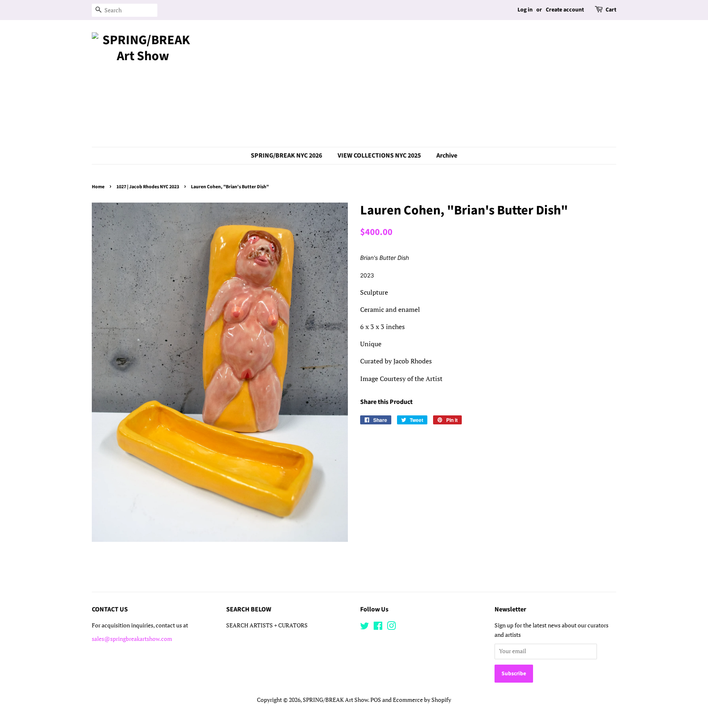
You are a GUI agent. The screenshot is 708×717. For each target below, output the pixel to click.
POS (375, 699)
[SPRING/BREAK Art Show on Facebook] (378, 627)
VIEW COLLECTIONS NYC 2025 (379, 155)
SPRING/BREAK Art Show (335, 699)
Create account (565, 10)
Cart (611, 10)
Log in (525, 10)
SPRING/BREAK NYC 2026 (286, 155)
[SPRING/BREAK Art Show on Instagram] (391, 627)
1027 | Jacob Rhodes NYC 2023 (147, 186)
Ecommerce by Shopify (422, 699)
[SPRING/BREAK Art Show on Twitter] (364, 627)
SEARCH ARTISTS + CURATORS (267, 625)
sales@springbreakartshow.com (132, 639)
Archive (446, 155)
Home (98, 186)
